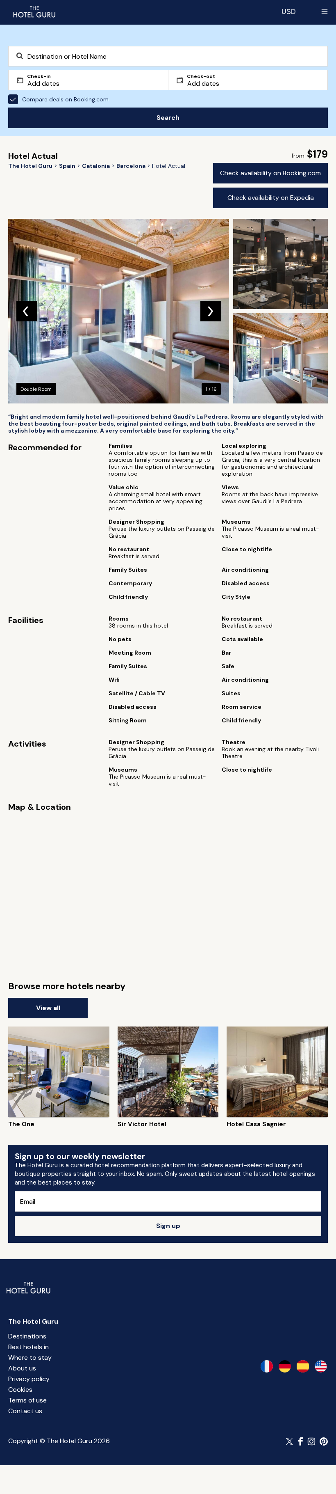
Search (168, 117)
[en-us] (321, 1366)
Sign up (168, 1225)
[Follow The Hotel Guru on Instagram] (311, 1441)
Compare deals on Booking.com (65, 99)
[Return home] (34, 11)
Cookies (20, 1389)
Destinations (27, 1336)
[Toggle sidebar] (324, 11)
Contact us (25, 1411)
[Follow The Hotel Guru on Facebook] (300, 1441)
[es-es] (303, 1366)
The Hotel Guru (33, 1321)
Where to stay (30, 1357)
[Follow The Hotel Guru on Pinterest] (324, 1441)
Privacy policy (29, 1379)
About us (22, 1368)
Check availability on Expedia (270, 197)
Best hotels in (28, 1347)
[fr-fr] (267, 1366)
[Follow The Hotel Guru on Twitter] (290, 1441)
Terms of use (27, 1400)
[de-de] (285, 1366)
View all (48, 1008)
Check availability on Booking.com (270, 173)
